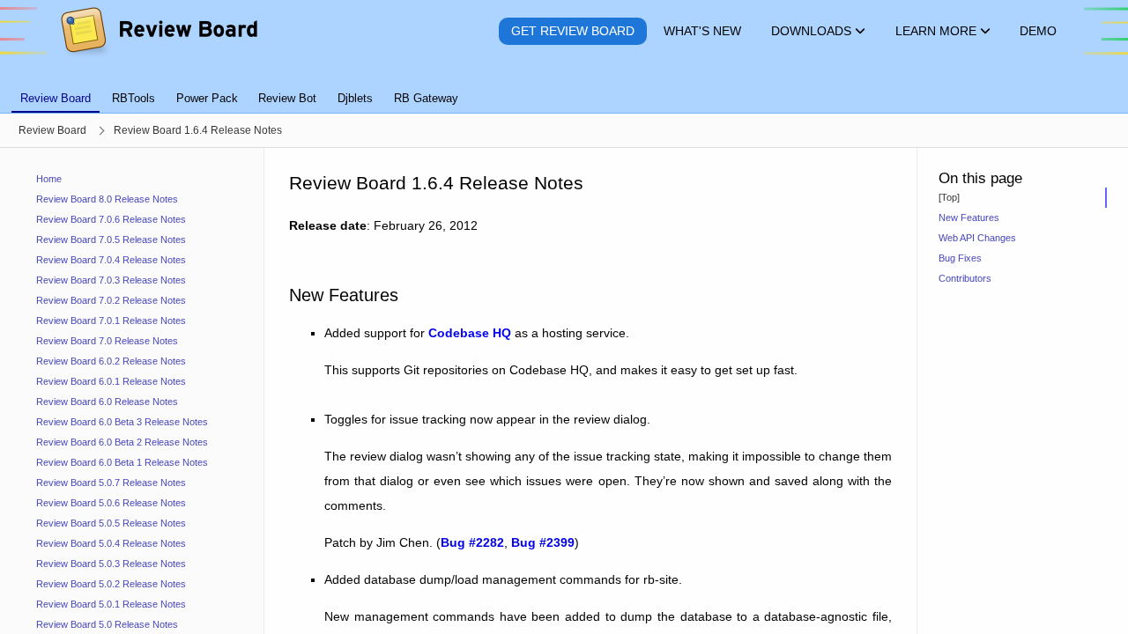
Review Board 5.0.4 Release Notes (111, 543)
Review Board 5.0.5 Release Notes (111, 523)
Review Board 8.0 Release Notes (107, 199)
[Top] (949, 197)
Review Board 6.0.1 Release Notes (111, 381)
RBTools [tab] (133, 98)
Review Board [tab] (55, 98)
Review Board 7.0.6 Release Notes (111, 219)
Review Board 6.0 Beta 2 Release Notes (122, 442)
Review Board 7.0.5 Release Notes (111, 239)
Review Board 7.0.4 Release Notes (111, 259)
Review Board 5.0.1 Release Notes (111, 604)
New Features (969, 217)
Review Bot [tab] (287, 98)
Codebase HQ (469, 333)
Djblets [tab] (355, 98)
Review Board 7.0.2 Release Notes (111, 300)
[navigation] (132, 391)
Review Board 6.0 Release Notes (107, 401)
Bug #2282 (472, 542)
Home (49, 178)
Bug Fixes (960, 258)
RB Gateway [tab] (426, 98)
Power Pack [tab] (207, 98)
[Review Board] (158, 31)
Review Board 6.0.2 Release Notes (111, 361)
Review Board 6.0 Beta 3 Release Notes (122, 422)
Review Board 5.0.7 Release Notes (111, 482)
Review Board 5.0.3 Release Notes (111, 563)
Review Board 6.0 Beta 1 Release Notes (122, 462)
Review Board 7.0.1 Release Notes (111, 320)
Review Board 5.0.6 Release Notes (111, 503)
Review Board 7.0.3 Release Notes (111, 280)
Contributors (965, 278)
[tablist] (564, 88)
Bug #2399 (543, 542)
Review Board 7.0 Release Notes (107, 340)
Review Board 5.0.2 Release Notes (111, 584)
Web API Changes (977, 237)
